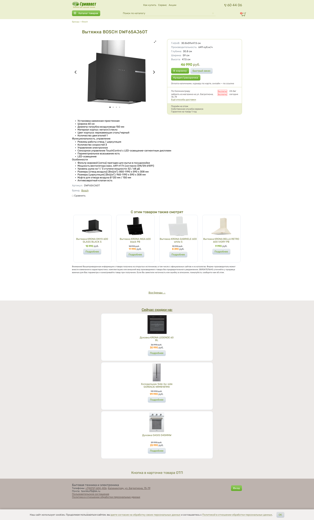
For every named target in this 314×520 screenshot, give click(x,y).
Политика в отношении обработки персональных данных (106, 497)
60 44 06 (234, 5)
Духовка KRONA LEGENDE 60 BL (157, 339)
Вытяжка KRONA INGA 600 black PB (135, 240)
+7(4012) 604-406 (96, 488)
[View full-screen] (155, 41)
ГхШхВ (175, 43)
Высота (176, 59)
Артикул (77, 185)
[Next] (154, 72)
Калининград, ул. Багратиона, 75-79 (129, 488)
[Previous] (76, 72)
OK (280, 514)
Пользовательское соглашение (90, 494)
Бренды (75, 22)
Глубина (176, 51)
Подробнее (92, 251)
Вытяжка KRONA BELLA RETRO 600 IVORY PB (221, 240)
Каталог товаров (88, 13)
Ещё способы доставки (183, 99)
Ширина (176, 55)
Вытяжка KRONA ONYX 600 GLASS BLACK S (92, 240)
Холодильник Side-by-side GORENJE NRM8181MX (156, 385)
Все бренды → (157, 292)
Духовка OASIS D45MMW (156, 435)
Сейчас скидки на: (157, 309)
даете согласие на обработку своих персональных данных (145, 514)
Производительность (184, 47)
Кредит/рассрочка (185, 77)
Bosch (85, 22)
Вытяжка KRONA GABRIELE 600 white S (178, 240)
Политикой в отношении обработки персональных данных (237, 514)
